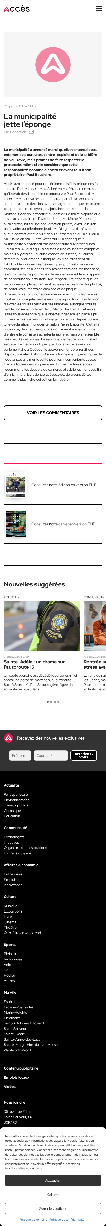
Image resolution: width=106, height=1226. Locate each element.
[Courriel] (31, 132)
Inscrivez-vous (84, 755)
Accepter (53, 1180)
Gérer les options (53, 1208)
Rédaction (18, 132)
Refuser (53, 1194)
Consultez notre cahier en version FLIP (63, 524)
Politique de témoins (33, 1220)
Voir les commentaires (53, 412)
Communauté (94, 597)
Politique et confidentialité (66, 1220)
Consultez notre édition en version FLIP (64, 484)
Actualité (12, 597)
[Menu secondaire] (99, 8)
